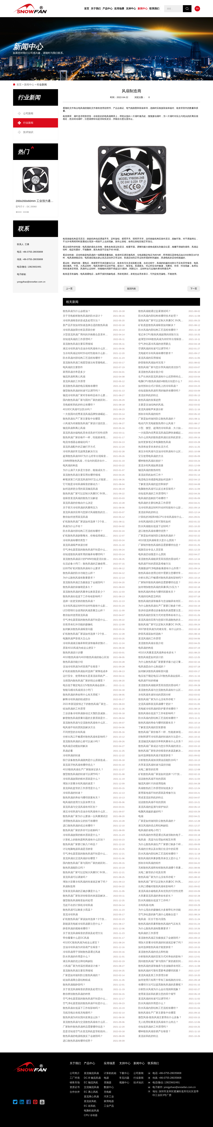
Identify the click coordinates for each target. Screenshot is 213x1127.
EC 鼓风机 (90, 1106)
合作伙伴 (75, 1092)
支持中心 (131, 8)
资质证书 (75, 1087)
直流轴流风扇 (91, 1073)
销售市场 (75, 1082)
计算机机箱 (110, 1073)
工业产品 (109, 1106)
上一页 (69, 288)
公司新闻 (138, 1073)
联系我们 (154, 8)
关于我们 (96, 8)
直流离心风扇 (91, 1096)
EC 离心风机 (91, 1092)
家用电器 (109, 1101)
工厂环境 (75, 1077)
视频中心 (124, 1082)
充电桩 (107, 1092)
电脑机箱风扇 (91, 1110)
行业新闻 (42, 84)
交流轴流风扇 (91, 1087)
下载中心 (124, 1073)
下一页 (193, 288)
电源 (106, 1077)
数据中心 (109, 1087)
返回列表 (131, 288)
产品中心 (108, 8)
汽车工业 (109, 1096)
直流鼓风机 (90, 1101)
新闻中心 (143, 8)
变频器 (107, 1082)
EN (197, 8)
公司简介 (75, 1073)
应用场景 (119, 8)
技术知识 (138, 1082)
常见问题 (124, 1077)
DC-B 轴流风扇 (92, 1077)
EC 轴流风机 (91, 1082)
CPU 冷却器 (90, 1115)
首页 (86, 8)
